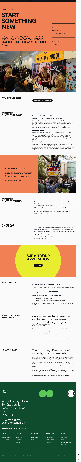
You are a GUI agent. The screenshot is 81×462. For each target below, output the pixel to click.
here (48, 213)
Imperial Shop (63, 439)
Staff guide (33, 439)
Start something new (12, 9)
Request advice (34, 435)
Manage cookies (70, 455)
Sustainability (19, 439)
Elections (48, 440)
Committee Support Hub (6, 437)
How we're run (19, 437)
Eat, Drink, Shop (64, 433)
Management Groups (50, 439)
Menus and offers (64, 437)
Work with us (18, 440)
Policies (58, 455)
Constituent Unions (49, 437)
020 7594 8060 (11, 419)
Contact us (18, 435)
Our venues (63, 435)
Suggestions (48, 442)
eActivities (4, 440)
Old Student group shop (65, 440)
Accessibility (63, 455)
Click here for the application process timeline (42, 115)
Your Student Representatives (52, 435)
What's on (18, 442)
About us (18, 433)
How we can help (34, 437)
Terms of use (48, 455)
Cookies (53, 455)
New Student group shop (66, 442)
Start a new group (5, 439)
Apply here (38, 265)
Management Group (53, 291)
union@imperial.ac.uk (14, 422)
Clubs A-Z (4, 435)
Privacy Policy (41, 455)
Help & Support (35, 433)
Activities (4, 9)
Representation (50, 433)
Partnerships (63, 444)
